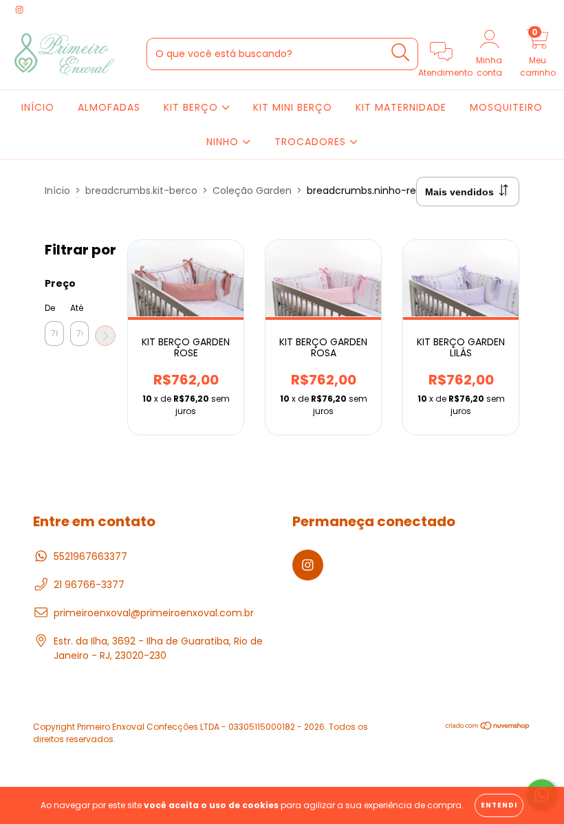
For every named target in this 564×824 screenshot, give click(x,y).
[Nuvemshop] (488, 727)
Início (57, 190)
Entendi (499, 805)
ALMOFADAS (109, 107)
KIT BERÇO (192, 107)
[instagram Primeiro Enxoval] (19, 10)
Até (76, 308)
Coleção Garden (252, 190)
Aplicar (105, 335)
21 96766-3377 (89, 585)
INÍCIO (37, 107)
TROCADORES (311, 142)
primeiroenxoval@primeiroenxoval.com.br (154, 613)
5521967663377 (90, 556)
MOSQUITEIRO (506, 107)
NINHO (224, 142)
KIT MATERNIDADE (401, 107)
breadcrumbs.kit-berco (141, 190)
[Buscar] (400, 52)
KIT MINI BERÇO (292, 107)
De (50, 308)
